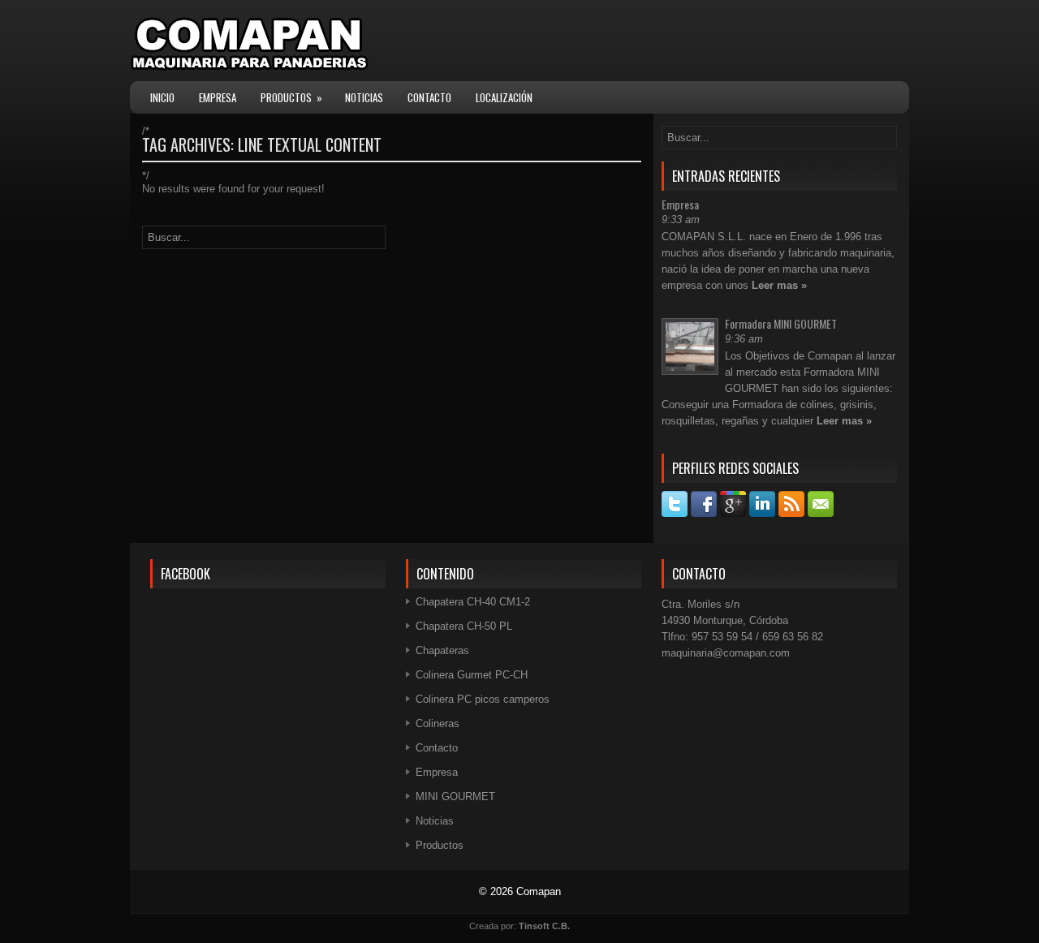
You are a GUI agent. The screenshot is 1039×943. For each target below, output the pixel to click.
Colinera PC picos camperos (483, 699)
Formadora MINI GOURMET (781, 323)
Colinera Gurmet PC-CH (472, 675)
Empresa (217, 97)
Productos (291, 97)
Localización (504, 97)
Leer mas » (779, 285)
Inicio (162, 97)
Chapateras (442, 650)
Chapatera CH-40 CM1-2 (473, 602)
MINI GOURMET (455, 796)
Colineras (437, 723)
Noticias (364, 97)
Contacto (429, 97)
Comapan (538, 891)
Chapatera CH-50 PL (464, 626)
